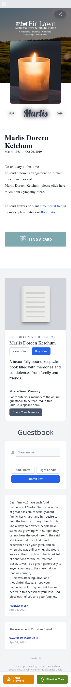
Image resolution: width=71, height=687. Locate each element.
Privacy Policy (24, 669)
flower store (49, 212)
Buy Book (41, 351)
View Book (19, 351)
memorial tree (52, 205)
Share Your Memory (26, 412)
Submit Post (35, 479)
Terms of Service (46, 669)
